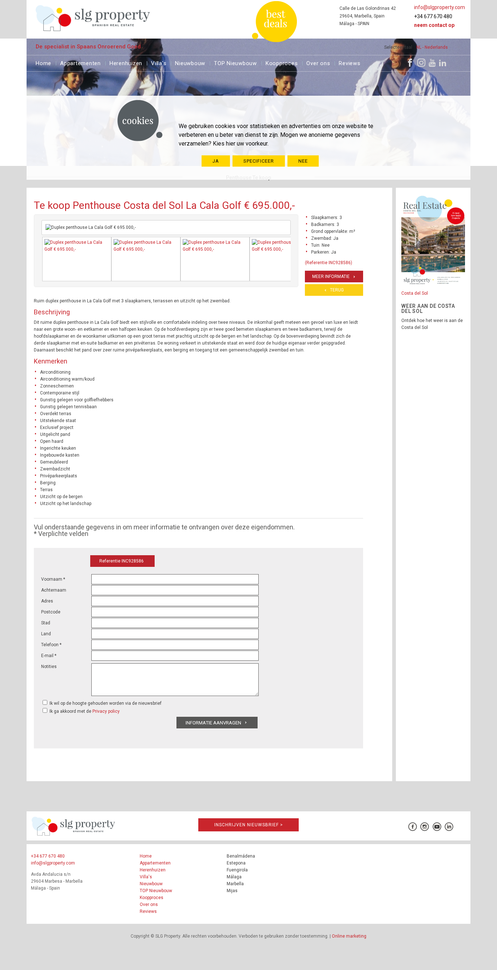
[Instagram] (421, 63)
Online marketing (349, 936)
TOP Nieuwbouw (235, 62)
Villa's (158, 62)
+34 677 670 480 (433, 16)
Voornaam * (53, 579)
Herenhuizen (126, 62)
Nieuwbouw (190, 62)
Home (43, 62)
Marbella (235, 883)
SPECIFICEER (258, 161)
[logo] (93, 18)
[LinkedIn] (443, 63)
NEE (303, 161)
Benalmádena (241, 856)
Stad (45, 622)
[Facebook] (410, 63)
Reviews (349, 62)
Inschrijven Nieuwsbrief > (248, 824)
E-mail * (48, 655)
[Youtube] (432, 63)
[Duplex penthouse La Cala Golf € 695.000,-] (76, 259)
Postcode (50, 612)
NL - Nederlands (432, 47)
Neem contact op (434, 25)
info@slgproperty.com (439, 7)
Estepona (236, 863)
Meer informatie (331, 276)
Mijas (232, 890)
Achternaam (53, 590)
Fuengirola (237, 869)
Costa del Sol (414, 293)
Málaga (234, 876)
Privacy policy (106, 711)
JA (215, 161)
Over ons (318, 62)
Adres (47, 601)
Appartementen (80, 62)
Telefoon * (51, 644)
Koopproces (282, 62)
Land (46, 633)
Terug (337, 290)
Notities (49, 666)
